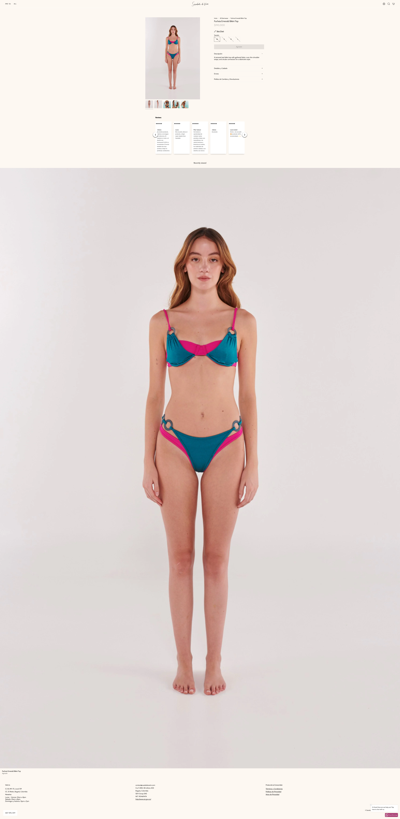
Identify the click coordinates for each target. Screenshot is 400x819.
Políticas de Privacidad (273, 792)
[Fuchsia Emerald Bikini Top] (149, 104)
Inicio (215, 18)
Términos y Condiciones (274, 789)
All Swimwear (224, 18)
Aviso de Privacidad (272, 794)
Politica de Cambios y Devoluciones (226, 79)
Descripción (218, 54)
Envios (216, 74)
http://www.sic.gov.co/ (143, 799)
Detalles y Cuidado (220, 68)
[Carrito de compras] (393, 4)
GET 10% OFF (10, 813)
